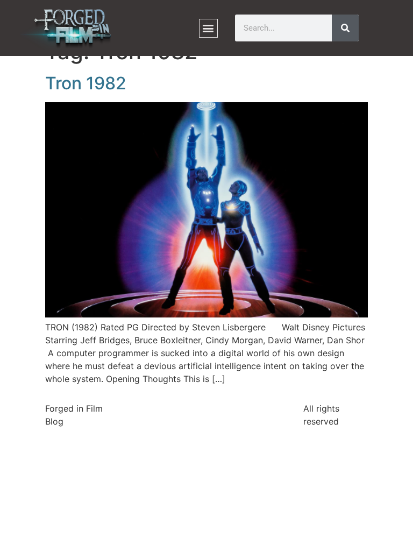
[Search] (345, 28)
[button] (208, 28)
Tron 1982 (85, 83)
